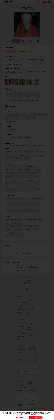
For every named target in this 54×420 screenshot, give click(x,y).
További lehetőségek (19, 417)
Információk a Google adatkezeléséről (27, 414)
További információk (45, 413)
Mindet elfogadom (35, 417)
